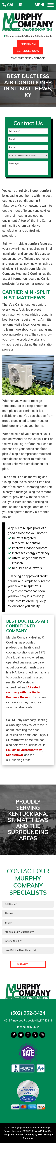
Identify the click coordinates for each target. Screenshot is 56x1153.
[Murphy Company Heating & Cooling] (28, 22)
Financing (28, 43)
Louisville (13, 750)
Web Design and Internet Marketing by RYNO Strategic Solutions (28, 1134)
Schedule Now (28, 51)
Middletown (14, 755)
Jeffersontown (31, 750)
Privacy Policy (39, 1131)
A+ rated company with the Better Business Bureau (23, 692)
